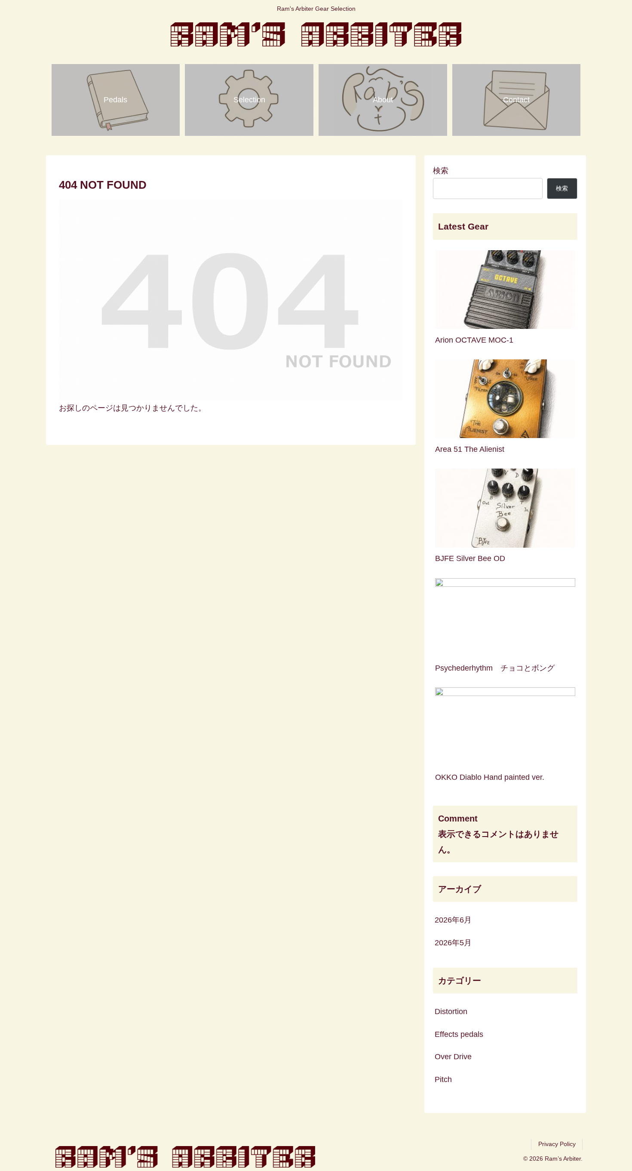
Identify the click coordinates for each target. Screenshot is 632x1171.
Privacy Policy (557, 1143)
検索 (440, 170)
